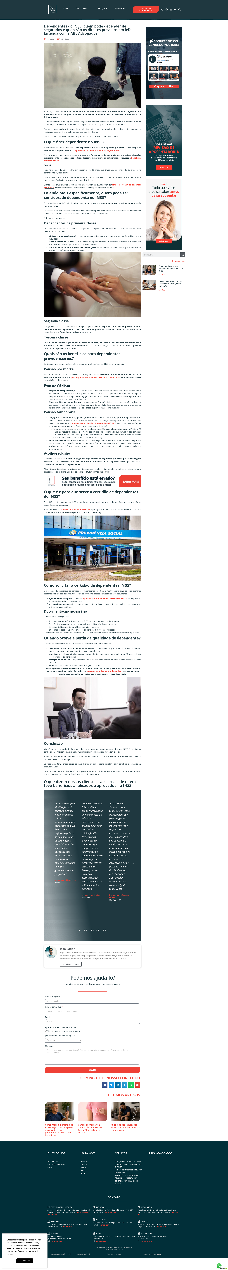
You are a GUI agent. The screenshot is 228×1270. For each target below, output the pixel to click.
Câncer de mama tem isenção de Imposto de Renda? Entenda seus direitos (90, 1128)
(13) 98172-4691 (162, 1227)
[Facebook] (166, 9)
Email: (47, 1017)
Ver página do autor (70, 964)
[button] (52, 863)
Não (56, 1031)
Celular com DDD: (53, 1007)
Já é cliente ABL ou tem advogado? (60, 1036)
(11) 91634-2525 (68, 1227)
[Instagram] (162, 9)
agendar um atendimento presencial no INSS (104, 598)
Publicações (120, 8)
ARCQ (159, 1254)
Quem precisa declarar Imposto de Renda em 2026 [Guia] (171, 268)
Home (65, 8)
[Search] (179, 9)
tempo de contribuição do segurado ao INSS (92, 423)
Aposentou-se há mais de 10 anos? (60, 1027)
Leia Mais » (162, 275)
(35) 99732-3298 (110, 1212)
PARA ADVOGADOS (160, 1153)
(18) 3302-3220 (100, 1241)
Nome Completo (52, 997)
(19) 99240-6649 (146, 1241)
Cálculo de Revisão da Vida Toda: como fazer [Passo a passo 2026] (170, 283)
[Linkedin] (171, 9)
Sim (48, 1031)
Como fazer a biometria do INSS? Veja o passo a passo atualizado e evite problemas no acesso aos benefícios (59, 1129)
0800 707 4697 (104, 1225)
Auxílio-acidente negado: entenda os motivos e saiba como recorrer (125, 1127)
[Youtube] (175, 9)
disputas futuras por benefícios (75, 509)
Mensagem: (50, 1046)
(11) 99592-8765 (56, 1241)
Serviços (101, 8)
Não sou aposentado (70, 1031)
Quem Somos (81, 8)
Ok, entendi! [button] (25, 1261)
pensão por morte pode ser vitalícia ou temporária (95, 377)
